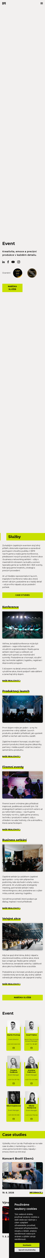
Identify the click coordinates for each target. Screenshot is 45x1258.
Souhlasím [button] (27, 1245)
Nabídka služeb (12, 287)
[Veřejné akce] (22, 936)
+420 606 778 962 (31, 1115)
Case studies (22, 595)
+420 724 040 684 (31, 1079)
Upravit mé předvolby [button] (27, 1250)
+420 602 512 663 (13, 1115)
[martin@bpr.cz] (13, 1048)
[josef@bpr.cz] (31, 1048)
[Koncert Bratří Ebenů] (22, 1175)
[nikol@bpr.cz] (13, 1119)
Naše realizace (10, 681)
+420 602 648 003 (13, 1044)
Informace (35, 1192)
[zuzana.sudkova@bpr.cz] (13, 1083)
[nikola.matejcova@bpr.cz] (31, 1119)
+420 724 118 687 (31, 1044)
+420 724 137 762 (13, 1079)
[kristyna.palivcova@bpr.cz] (31, 1083)
